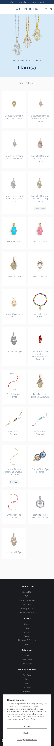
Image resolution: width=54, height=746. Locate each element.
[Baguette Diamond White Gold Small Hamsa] (14, 143)
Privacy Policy (30, 719)
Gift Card (27, 604)
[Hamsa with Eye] (14, 338)
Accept (26, 726)
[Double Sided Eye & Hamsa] (40, 456)
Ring (27, 628)
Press (27, 679)
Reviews (27, 691)
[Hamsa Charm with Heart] (14, 301)
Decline (27, 733)
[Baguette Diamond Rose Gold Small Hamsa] (40, 103)
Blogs (27, 683)
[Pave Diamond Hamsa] (14, 263)
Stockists (27, 687)
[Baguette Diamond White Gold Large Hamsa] (14, 183)
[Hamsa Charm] (14, 228)
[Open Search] (46, 9)
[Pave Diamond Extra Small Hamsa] (40, 381)
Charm (27, 624)
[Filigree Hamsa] (40, 263)
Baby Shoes (27, 660)
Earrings (26, 636)
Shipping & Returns (27, 600)
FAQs (27, 596)
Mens (27, 644)
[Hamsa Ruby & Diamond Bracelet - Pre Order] (14, 456)
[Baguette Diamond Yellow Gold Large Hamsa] (40, 183)
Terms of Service (27, 612)
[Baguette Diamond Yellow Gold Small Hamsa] (14, 103)
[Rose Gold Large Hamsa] (40, 301)
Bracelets (27, 632)
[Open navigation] (7, 9)
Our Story (27, 675)
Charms (27, 656)
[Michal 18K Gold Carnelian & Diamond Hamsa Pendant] (40, 338)
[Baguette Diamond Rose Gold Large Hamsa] (40, 143)
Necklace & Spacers (27, 640)
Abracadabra (27, 664)
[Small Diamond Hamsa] (14, 381)
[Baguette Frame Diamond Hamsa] (40, 502)
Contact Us (27, 592)
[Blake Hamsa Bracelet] (14, 418)
